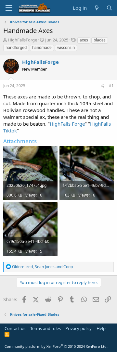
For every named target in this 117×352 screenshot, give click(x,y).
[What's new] (96, 8)
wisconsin (66, 47)
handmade (42, 47)
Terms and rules (45, 328)
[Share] (102, 86)
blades (100, 40)
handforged (16, 47)
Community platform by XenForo (56, 346)
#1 (111, 85)
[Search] (109, 8)
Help (101, 328)
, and (42, 266)
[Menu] (9, 8)
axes (84, 40)
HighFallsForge (22, 40)
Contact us (15, 328)
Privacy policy (78, 328)
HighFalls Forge (67, 123)
